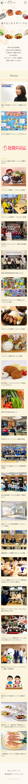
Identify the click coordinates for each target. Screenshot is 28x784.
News (14, 75)
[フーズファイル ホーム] (12, 2)
